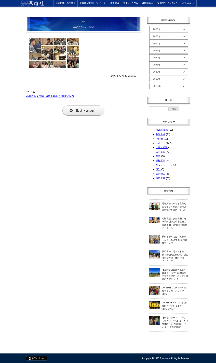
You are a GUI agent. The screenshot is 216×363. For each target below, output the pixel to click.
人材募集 (160, 151)
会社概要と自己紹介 (65, 3)
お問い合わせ (187, 3)
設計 (158, 169)
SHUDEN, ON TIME (167, 3)
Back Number (85, 111)
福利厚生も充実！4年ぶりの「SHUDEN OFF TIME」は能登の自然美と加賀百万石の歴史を (77, 96)
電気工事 (160, 178)
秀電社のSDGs (130, 3)
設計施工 (160, 173)
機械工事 (160, 160)
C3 (83, 22)
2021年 (157, 64)
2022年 (157, 57)
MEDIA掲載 (162, 129)
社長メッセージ (164, 165)
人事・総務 (162, 147)
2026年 (157, 29)
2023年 (157, 50)
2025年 (157, 36)
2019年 (157, 78)
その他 (159, 138)
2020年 (157, 71)
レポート (160, 143)
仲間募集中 (147, 3)
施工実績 (114, 3)
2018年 (157, 86)
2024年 (157, 43)
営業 (158, 156)
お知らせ (160, 134)
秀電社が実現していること (93, 3)
